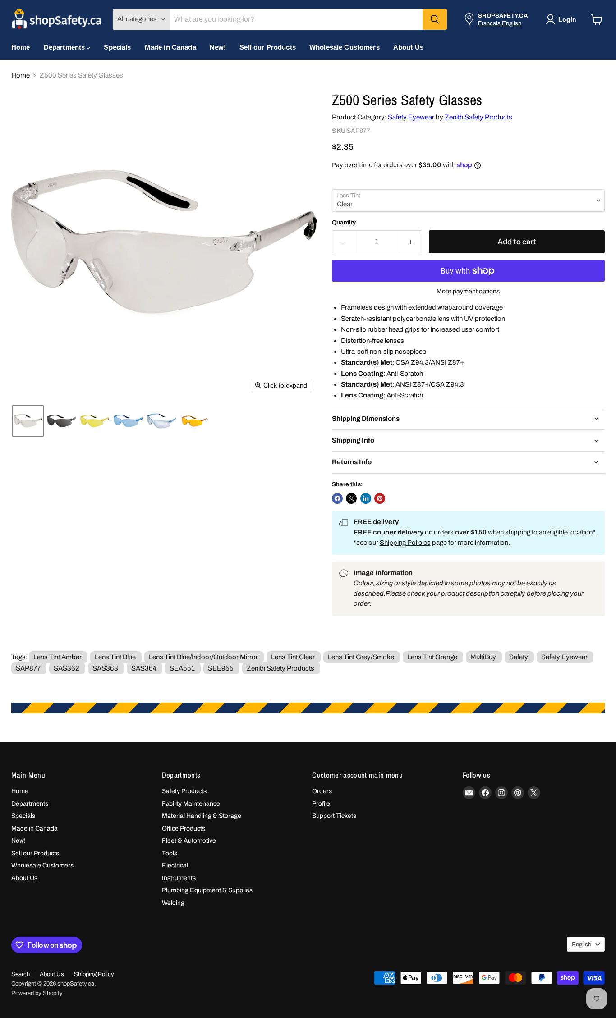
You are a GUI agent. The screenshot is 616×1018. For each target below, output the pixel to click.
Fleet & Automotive (189, 840)
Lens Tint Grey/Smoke (361, 657)
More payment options (468, 291)
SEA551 (182, 668)
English (511, 23)
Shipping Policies (405, 542)
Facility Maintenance (191, 803)
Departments (65, 47)
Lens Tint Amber (57, 657)
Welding (173, 902)
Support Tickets (334, 816)
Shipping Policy (94, 974)
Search (20, 974)
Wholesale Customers (344, 47)
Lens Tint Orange (432, 657)
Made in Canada (170, 47)
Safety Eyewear (411, 117)
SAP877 (28, 668)
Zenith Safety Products (478, 117)
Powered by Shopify (37, 993)
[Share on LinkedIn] (365, 498)
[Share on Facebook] (337, 498)
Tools (169, 853)
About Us (408, 47)
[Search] (435, 19)
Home (20, 47)
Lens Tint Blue (115, 657)
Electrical (175, 865)
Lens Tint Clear (293, 657)
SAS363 (105, 668)
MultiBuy (483, 657)
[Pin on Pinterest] (379, 498)
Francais (489, 23)
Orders (322, 791)
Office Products (183, 828)
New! (218, 47)
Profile (321, 803)
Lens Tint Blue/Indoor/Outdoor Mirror (203, 657)
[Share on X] (351, 498)
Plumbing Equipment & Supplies (207, 890)
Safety (518, 657)
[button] (563, 19)
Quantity (344, 222)
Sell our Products (267, 47)
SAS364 (143, 668)
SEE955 (221, 668)
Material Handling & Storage (201, 816)
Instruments (179, 878)
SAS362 (66, 668)
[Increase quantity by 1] (411, 241)
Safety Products (184, 791)
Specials (117, 47)
